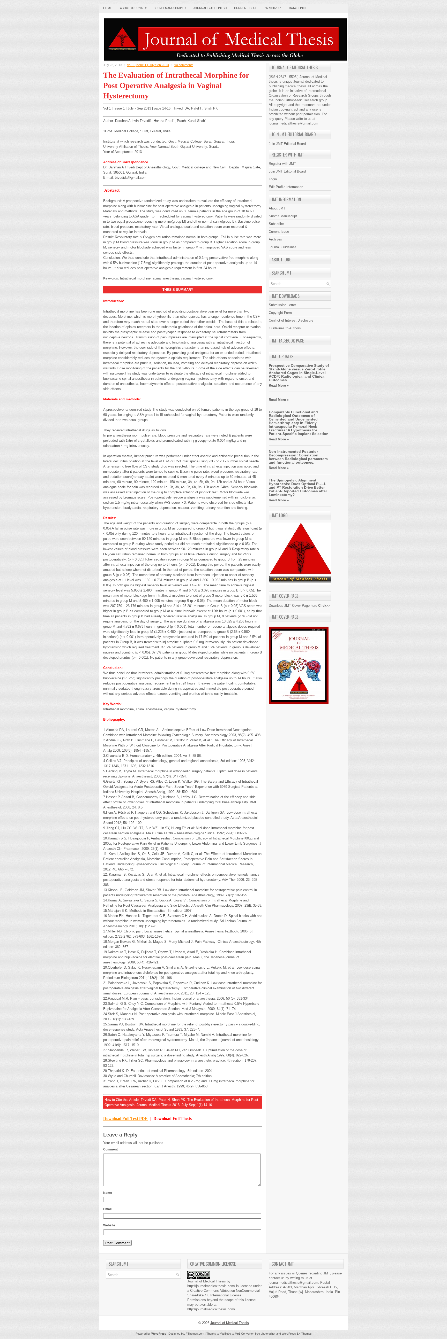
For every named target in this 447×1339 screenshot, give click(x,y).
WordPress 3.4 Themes (297, 1333)
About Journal (133, 8)
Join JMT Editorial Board (287, 144)
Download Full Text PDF (125, 1118)
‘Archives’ (273, 8)
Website (109, 1225)
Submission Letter (282, 305)
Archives (275, 239)
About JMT (277, 208)
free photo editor (265, 1333)
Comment (110, 1149)
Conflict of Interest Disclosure (291, 320)
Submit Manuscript (170, 8)
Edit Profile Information (286, 187)
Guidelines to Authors (285, 328)
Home (107, 8)
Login (273, 179)
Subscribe (276, 224)
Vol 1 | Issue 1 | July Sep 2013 (148, 65)
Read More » (279, 385)
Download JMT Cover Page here (293, 606)
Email (107, 1209)
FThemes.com (195, 1333)
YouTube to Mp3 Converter (237, 1333)
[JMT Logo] (301, 583)
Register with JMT (282, 164)
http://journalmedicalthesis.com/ (211, 1286)
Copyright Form (280, 313)
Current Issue (245, 8)
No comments (183, 65)
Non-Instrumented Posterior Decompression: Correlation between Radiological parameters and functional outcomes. (298, 456)
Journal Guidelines (210, 8)
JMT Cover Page (285, 596)
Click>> (324, 606)
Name (107, 1193)
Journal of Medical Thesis (229, 1323)
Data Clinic (297, 8)
